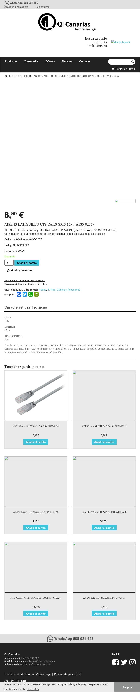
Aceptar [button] (127, 687)
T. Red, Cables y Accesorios (41, 76)
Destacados (31, 61)
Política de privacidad (68, 674)
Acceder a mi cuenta (16, 7)
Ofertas (50, 61)
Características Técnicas (25, 307)
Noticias (67, 61)
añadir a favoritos (21, 270)
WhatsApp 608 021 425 (24, 3)
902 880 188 (32, 657)
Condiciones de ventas (19, 674)
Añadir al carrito (27, 263)
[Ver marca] (125, 203)
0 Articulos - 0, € (124, 69)
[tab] (28, 307)
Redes (17, 76)
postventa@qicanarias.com (40, 661)
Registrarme (42, 7)
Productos (11, 61)
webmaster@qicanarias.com (35, 664)
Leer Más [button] (33, 689)
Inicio (7, 76)
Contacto (84, 61)
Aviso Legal (43, 674)
